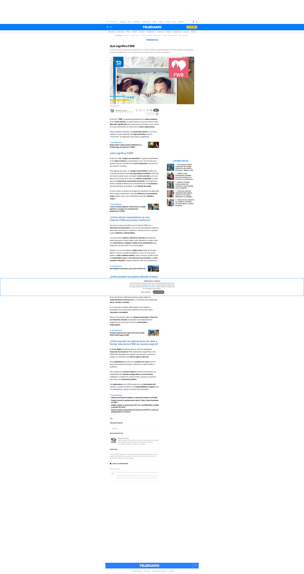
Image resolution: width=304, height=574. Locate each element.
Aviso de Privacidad (136, 571)
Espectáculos (151, 32)
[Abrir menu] (107, 27)
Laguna (154, 21)
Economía (186, 32)
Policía (128, 32)
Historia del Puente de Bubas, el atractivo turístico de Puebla (134, 398)
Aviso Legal (147, 571)
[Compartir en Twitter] (143, 110)
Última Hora (111, 32)
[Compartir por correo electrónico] (151, 110)
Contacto (171, 571)
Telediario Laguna (121, 110)
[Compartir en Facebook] (140, 110)
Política (134, 32)
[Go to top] (196, 565)
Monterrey (136, 21)
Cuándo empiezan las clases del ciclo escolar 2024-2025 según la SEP (127, 334)
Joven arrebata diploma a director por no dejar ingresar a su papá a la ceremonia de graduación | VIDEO (128, 209)
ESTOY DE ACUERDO (158, 292)
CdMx (129, 21)
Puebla (161, 21)
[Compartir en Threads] (147, 110)
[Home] (152, 27)
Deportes (168, 32)
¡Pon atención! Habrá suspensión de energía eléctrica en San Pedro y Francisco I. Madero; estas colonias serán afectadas (184, 168)
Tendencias (160, 32)
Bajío (174, 21)
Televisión (142, 32)
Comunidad (120, 32)
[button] (152, 113)
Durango (181, 21)
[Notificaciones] (193, 22)
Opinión (193, 32)
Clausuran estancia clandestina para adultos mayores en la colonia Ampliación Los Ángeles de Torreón (184, 194)
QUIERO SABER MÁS (145, 292)
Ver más (143, 444)
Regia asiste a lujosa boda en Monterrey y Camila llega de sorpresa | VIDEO (126, 146)
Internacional (177, 32)
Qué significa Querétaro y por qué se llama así (127, 268)
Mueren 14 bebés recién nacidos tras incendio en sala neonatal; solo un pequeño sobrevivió (184, 186)
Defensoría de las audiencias (159, 571)
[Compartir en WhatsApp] (136, 110)
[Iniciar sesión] (196, 22)
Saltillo (168, 21)
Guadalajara (146, 21)
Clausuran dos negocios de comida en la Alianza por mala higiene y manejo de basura (184, 202)
